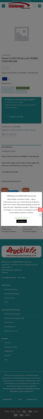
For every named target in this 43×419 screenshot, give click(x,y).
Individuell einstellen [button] (21, 218)
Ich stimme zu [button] (21, 221)
